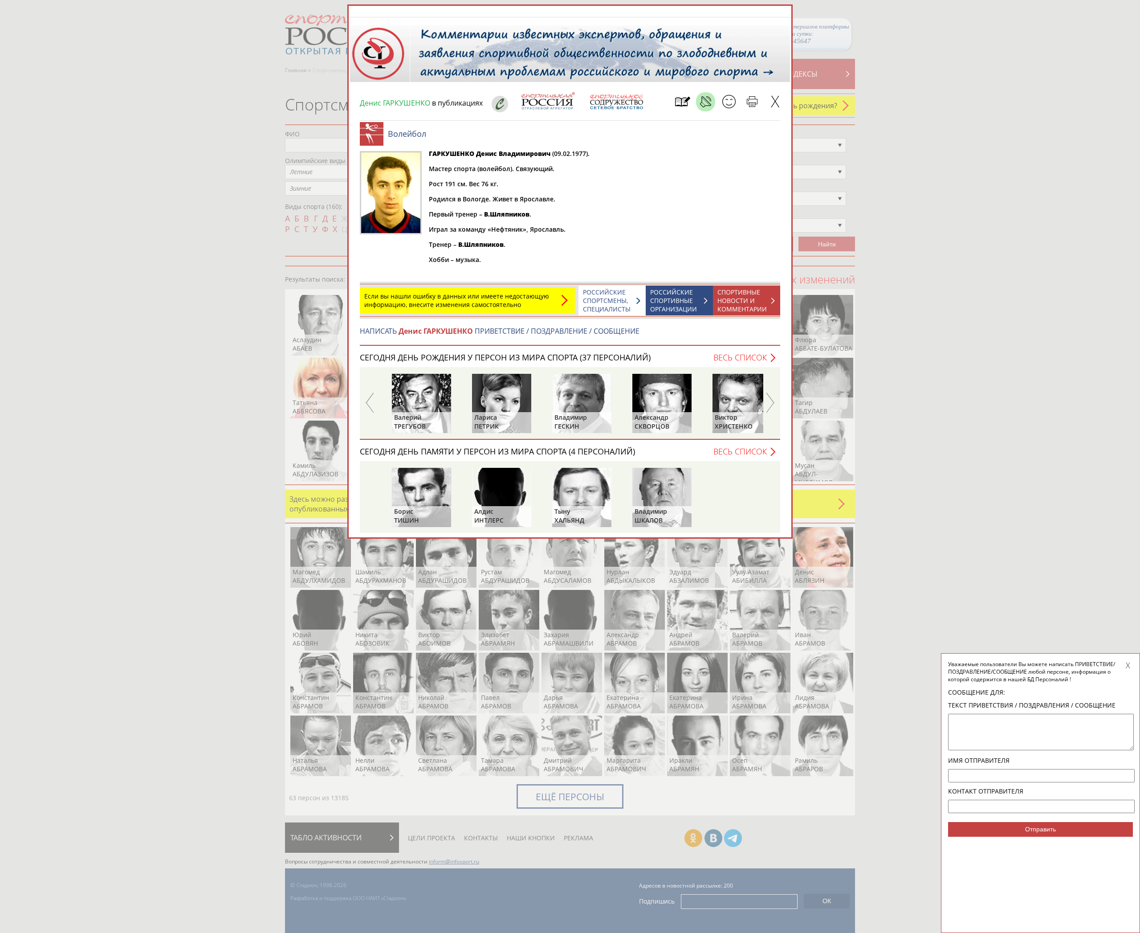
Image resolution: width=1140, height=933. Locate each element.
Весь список (740, 357)
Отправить (1040, 829)
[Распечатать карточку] (751, 101)
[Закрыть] (775, 101)
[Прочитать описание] (705, 101)
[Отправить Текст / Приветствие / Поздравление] (728, 101)
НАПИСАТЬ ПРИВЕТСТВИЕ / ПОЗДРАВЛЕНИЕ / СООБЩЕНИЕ (499, 331)
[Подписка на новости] (682, 101)
